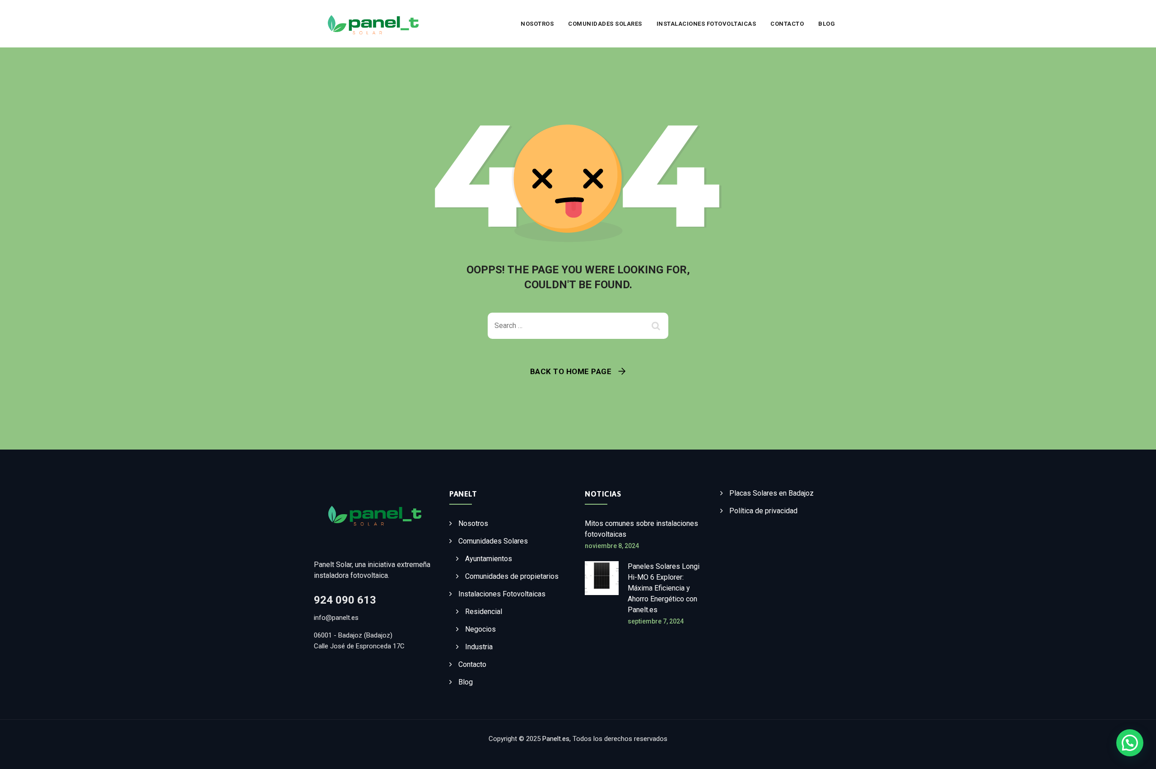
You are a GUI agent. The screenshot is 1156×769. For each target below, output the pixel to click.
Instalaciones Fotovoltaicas (706, 23)
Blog (826, 23)
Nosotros (537, 23)
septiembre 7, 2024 (656, 621)
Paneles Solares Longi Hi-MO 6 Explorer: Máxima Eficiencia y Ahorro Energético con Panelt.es (663, 588)
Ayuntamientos (488, 558)
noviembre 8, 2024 (612, 545)
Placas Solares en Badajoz (771, 493)
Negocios (480, 629)
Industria (479, 646)
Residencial (483, 611)
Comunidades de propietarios (512, 576)
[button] (1129, 742)
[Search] (657, 325)
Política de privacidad (763, 510)
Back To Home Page (571, 371)
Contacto (787, 23)
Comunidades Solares (605, 23)
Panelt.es (555, 739)
